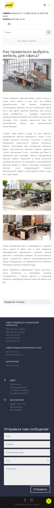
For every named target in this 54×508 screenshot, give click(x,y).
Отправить (40, 489)
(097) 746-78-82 (12, 365)
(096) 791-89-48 (12, 338)
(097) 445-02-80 (12, 335)
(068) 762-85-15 (32, 13)
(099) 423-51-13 (18, 13)
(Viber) (22, 329)
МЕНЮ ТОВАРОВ (28, 41)
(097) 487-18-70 (18, 19)
